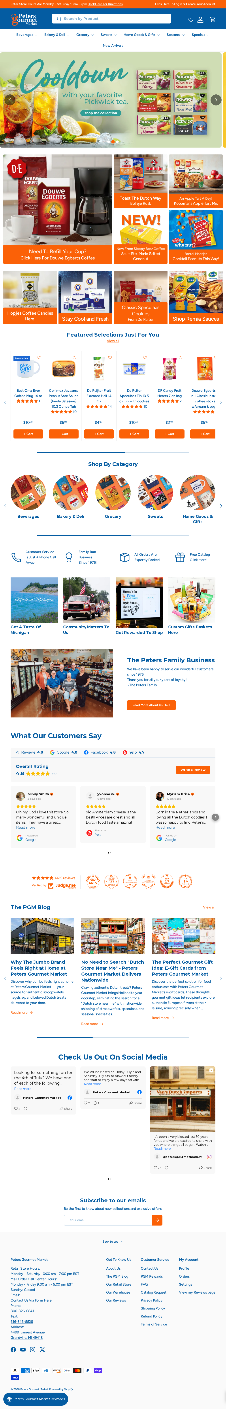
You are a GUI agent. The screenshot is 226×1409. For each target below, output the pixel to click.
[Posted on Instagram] (209, 1157)
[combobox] (111, 18)
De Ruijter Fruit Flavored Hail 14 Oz (99, 395)
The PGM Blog (117, 1276)
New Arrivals (113, 45)
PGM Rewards (152, 1276)
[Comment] (24, 1109)
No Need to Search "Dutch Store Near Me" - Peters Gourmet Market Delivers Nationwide (112, 970)
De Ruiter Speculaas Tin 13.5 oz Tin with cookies (134, 395)
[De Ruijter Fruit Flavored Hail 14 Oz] (99, 369)
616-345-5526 (22, 1321)
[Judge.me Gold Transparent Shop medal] (130, 881)
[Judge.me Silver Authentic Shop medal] (148, 881)
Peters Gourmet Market (34, 1389)
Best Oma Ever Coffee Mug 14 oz (28, 393)
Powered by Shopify (61, 1389)
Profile (184, 1268)
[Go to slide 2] (113, 141)
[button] (213, 20)
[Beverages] (28, 492)
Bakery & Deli (70, 516)
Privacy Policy (152, 1300)
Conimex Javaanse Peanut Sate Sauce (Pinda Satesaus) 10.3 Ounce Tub (63, 398)
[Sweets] (155, 492)
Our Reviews (116, 1300)
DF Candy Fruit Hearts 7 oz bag (169, 393)
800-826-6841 (22, 1311)
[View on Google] (20, 796)
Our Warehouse (118, 1292)
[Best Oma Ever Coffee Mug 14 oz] (28, 369)
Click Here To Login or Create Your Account (185, 4)
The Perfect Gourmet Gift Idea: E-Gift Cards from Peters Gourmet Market (182, 968)
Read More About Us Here (151, 705)
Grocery (113, 516)
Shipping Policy (153, 1308)
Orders (184, 1276)
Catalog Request (154, 1292)
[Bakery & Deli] (70, 492)
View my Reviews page (197, 1292)
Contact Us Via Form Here (31, 1300)
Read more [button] (26, 827)
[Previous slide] (9, 99)
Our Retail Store (118, 1284)
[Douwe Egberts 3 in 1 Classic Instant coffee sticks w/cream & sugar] (205, 369)
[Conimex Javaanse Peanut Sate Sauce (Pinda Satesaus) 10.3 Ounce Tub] (64, 369)
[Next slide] (216, 99)
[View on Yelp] (90, 796)
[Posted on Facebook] (69, 1097)
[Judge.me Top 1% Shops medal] (167, 881)
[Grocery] (113, 492)
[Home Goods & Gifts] (197, 492)
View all (113, 341)
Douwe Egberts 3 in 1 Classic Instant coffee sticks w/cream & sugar (205, 398)
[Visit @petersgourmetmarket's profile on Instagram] (158, 1156)
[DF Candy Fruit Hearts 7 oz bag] (170, 369)
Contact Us (149, 1268)
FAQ (144, 1284)
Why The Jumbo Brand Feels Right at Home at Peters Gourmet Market (39, 968)
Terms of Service (154, 1324)
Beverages (28, 516)
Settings (185, 1284)
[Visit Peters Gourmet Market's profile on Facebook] (18, 1097)
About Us (113, 1268)
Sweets (155, 516)
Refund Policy (151, 1316)
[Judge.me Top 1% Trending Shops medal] (185, 881)
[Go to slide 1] (108, 141)
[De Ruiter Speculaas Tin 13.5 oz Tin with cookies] (134, 369)
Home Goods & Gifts (198, 519)
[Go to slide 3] (117, 142)
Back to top (111, 1241)
